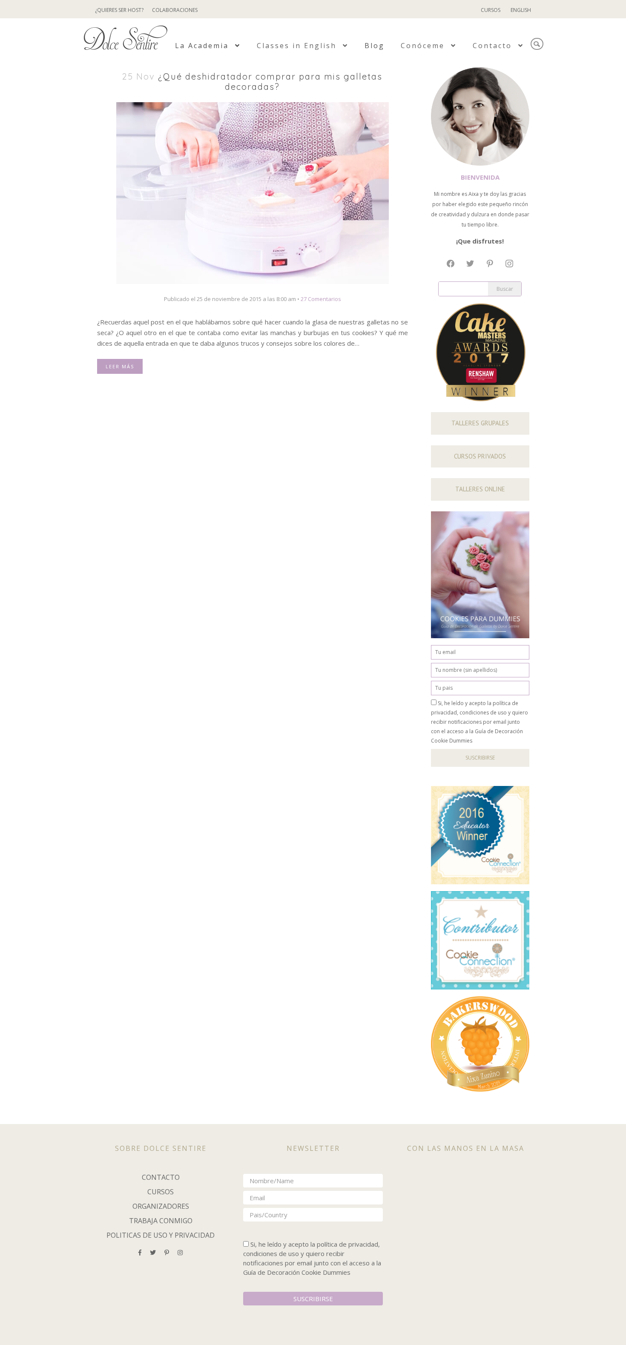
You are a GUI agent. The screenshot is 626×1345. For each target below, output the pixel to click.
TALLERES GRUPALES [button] (480, 423)
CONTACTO (161, 1177)
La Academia (203, 45)
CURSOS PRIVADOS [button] (480, 456)
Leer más (120, 366)
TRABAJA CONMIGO (160, 1220)
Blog (375, 45)
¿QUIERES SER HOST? (119, 10)
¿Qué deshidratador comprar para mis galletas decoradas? (270, 81)
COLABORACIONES (175, 10)
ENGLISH (521, 10)
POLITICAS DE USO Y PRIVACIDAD (160, 1235)
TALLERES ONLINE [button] (480, 489)
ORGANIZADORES (160, 1206)
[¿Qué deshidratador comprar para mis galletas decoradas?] (252, 192)
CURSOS (490, 10)
